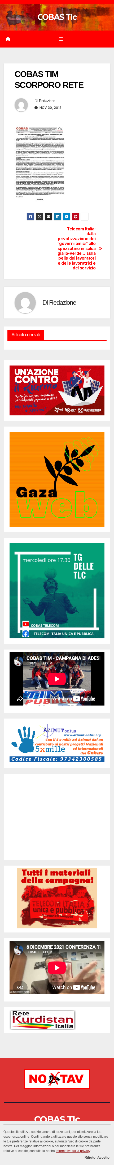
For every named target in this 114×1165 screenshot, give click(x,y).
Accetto (103, 1157)
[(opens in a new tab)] (43, 783)
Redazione (47, 100)
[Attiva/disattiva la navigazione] (60, 39)
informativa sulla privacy (73, 1151)
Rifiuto (90, 1157)
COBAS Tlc (57, 17)
